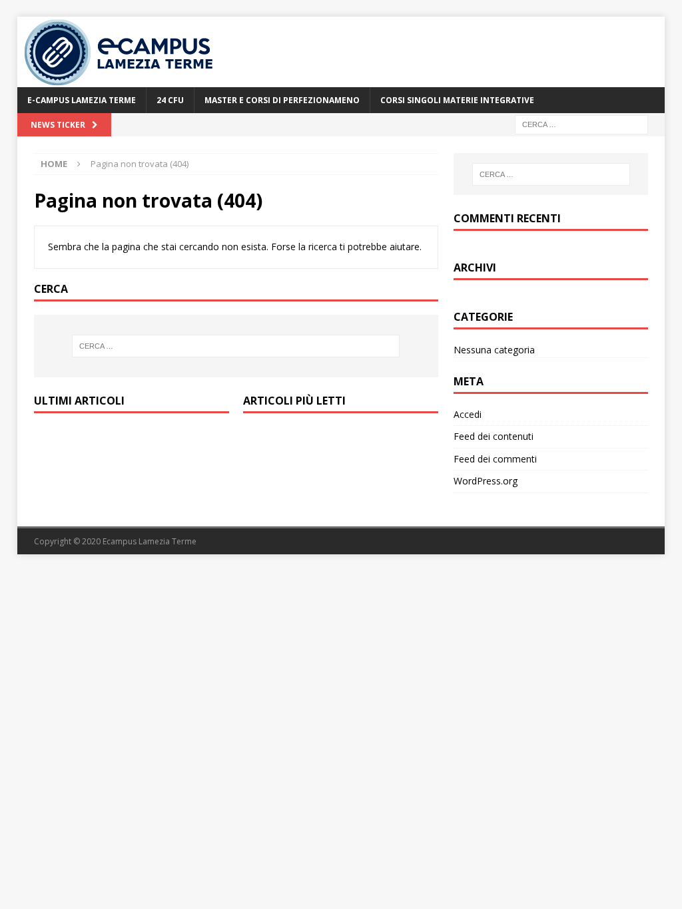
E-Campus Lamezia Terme (81, 100)
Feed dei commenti (495, 459)
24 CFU (170, 100)
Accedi (468, 414)
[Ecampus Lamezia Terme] (120, 79)
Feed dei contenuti (493, 436)
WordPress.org (485, 480)
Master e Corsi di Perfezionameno (282, 100)
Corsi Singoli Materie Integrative (457, 100)
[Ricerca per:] (581, 123)
